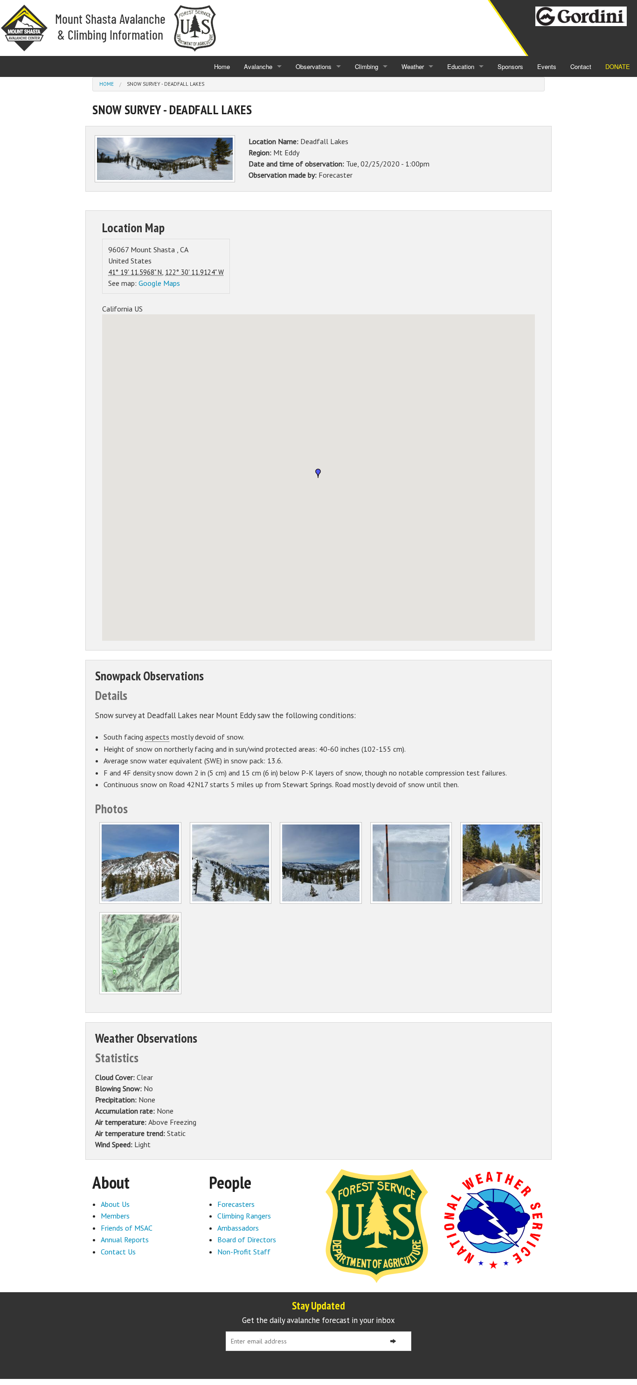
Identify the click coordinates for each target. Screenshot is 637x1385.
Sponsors (510, 66)
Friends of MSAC (126, 1228)
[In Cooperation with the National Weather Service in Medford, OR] (493, 1219)
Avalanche (258, 66)
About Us (115, 1204)
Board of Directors (246, 1239)
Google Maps (159, 283)
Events (546, 66)
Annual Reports (125, 1239)
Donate (617, 66)
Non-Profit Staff (243, 1251)
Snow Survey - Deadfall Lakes (165, 84)
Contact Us (118, 1251)
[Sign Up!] (393, 1341)
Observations (314, 66)
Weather (413, 66)
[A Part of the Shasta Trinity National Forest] (376, 1225)
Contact (580, 66)
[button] (318, 473)
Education (460, 66)
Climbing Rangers (244, 1215)
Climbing (366, 66)
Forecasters (236, 1204)
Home (222, 66)
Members (115, 1215)
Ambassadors (238, 1228)
